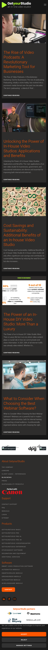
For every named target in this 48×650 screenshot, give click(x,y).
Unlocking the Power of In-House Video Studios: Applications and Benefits (23, 148)
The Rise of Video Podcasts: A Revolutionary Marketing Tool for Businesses (19, 62)
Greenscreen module (11, 576)
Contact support (9, 504)
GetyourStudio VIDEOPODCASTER (16, 543)
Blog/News (7, 477)
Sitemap (5, 518)
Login (4, 514)
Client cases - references (14, 474)
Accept (24, 634)
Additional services (11, 557)
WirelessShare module (12, 583)
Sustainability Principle (13, 484)
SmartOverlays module (12, 573)
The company (7, 467)
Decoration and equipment (14, 553)
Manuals (5, 511)
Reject (24, 640)
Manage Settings (24, 645)
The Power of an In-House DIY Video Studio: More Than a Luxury (20, 321)
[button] (45, 4)
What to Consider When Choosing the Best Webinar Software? (23, 403)
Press (4, 481)
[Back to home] (16, 4)
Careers (5, 470)
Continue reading (11, 95)
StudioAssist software (12, 550)
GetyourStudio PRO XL (12, 536)
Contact (8, 589)
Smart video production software (17, 566)
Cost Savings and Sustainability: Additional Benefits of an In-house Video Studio (22, 235)
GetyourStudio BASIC (11, 529)
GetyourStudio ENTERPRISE (14, 546)
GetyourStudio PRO (10, 533)
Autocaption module (11, 580)
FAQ (3, 507)
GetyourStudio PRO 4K (12, 540)
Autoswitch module (11, 569)
